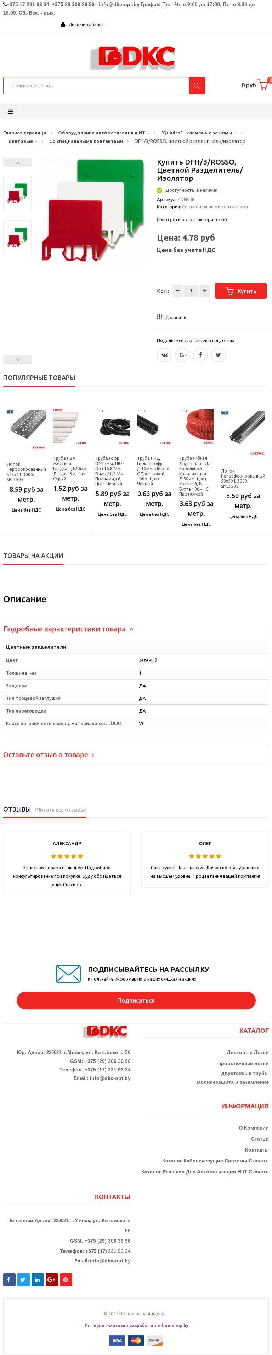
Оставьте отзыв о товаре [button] (46, 754)
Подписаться (136, 1000)
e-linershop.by (172, 1325)
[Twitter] (164, 355)
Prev (17, 359)
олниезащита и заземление (234, 1082)
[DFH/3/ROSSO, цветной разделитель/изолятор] (17, 193)
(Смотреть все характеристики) (192, 219)
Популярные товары (39, 377)
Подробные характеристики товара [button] (65, 629)
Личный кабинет (85, 24)
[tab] (136, 629)
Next (17, 162)
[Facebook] (200, 355)
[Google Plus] (182, 355)
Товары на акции (33, 555)
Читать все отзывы (60, 810)
